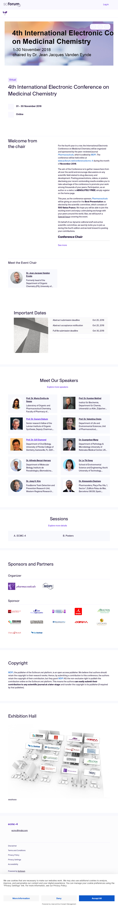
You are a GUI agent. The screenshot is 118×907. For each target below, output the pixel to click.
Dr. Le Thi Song (86, 461)
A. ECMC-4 (20, 536)
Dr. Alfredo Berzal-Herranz (38, 461)
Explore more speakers (57, 387)
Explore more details (57, 526)
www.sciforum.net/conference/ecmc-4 (75, 161)
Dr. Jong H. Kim (33, 481)
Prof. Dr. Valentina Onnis (90, 419)
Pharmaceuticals (100, 199)
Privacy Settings (14, 860)
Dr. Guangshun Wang (88, 440)
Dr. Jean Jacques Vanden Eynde (38, 274)
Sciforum (21, 871)
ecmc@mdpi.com (20, 831)
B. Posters (68, 536)
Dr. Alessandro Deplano (90, 481)
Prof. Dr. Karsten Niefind (90, 398)
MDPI (93, 155)
